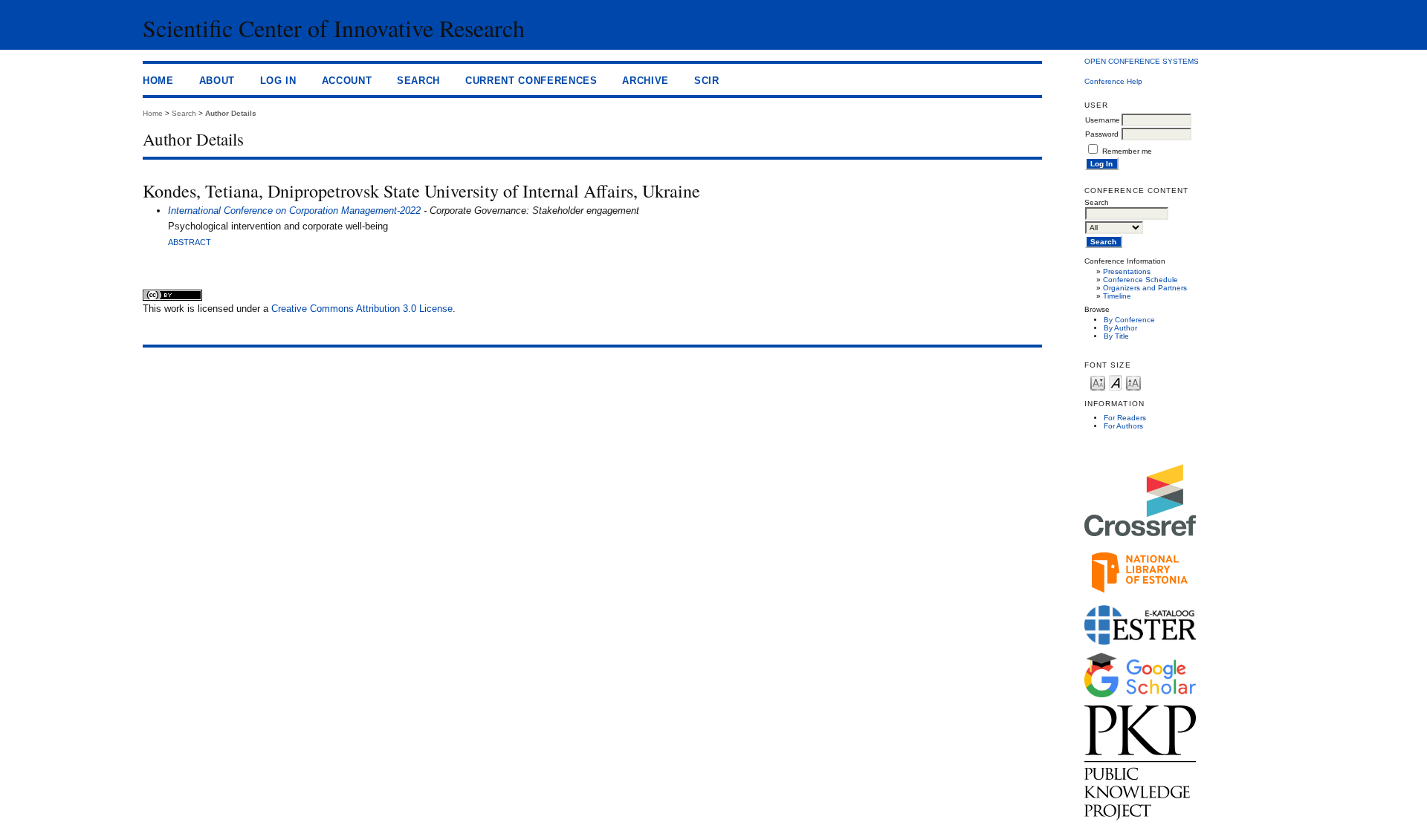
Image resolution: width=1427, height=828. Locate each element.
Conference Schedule (1140, 280)
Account (347, 80)
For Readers (1125, 418)
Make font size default (1115, 382)
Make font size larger (1133, 382)
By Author (1120, 328)
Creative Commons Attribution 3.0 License (362, 308)
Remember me (1127, 151)
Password (1102, 134)
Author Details (230, 113)
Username (1102, 120)
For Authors (1123, 426)
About (217, 80)
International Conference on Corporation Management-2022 (294, 210)
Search (418, 80)
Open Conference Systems (1141, 61)
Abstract (189, 242)
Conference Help (1113, 81)
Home (158, 80)
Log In (278, 80)
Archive (645, 80)
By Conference (1129, 320)
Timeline (1117, 296)
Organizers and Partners (1145, 288)
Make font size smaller (1097, 382)
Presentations (1127, 271)
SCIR (706, 80)
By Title (1116, 336)
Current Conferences (531, 80)
